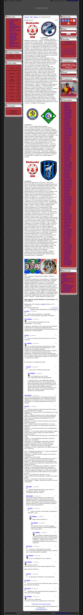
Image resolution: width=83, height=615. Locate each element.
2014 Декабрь (68, 202)
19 (68, 52)
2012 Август (67, 161)
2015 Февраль (68, 205)
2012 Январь (67, 151)
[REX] (25, 314)
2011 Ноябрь (67, 148)
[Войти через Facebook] (68, 20)
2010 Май (66, 122)
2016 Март (67, 223)
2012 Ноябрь (67, 165)
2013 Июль (67, 177)
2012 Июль (67, 160)
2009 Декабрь (68, 115)
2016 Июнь (67, 228)
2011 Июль (67, 142)
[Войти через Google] (74, 20)
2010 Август (67, 126)
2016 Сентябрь (68, 229)
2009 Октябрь (68, 112)
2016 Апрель (67, 225)
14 (39, 17)
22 (74, 52)
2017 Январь (67, 235)
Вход (68, 0)
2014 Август (67, 196)
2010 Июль (67, 125)
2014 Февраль (68, 187)
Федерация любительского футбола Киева (67, 281)
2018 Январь (67, 251)
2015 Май (66, 209)
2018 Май (66, 257)
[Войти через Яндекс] (71, 20)
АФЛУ (64, 277)
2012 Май (66, 157)
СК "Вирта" (66, 284)
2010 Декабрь (68, 132)
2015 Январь (67, 203)
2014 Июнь (67, 193)
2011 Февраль (68, 135)
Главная (26, 17)
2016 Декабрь (68, 234)
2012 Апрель (67, 155)
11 (66, 50)
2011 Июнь (67, 141)
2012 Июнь (67, 158)
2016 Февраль (68, 222)
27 (70, 53)
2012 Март (67, 154)
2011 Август (67, 144)
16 (63, 52)
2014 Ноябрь (67, 200)
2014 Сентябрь (68, 197)
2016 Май (66, 226)
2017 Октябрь (68, 247)
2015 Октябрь (68, 216)
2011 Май (66, 139)
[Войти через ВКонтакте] (66, 20)
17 (65, 52)
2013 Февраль (68, 170)
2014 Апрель (67, 190)
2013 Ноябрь (67, 183)
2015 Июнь (67, 210)
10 (65, 50)
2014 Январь (67, 186)
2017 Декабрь (68, 250)
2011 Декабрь (67, 149)
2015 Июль (67, 212)
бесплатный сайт (60, 613)
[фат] (25, 338)
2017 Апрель (67, 239)
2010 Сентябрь (68, 128)
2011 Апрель (67, 138)
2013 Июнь (67, 176)
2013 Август (67, 178)
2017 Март (67, 238)
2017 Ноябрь (67, 248)
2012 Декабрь (68, 167)
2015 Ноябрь (67, 218)
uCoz (67, 613)
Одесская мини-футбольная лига (66, 290)
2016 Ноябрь (67, 232)
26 (68, 53)
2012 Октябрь (68, 164)
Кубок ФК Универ (68, 287)
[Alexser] (27, 549)
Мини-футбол (69, 94)
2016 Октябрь (68, 231)
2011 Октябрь (68, 147)
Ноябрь (36, 17)
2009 (31, 17)
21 (72, 52)
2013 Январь (67, 168)
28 (72, 53)
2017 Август (67, 244)
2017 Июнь (67, 242)
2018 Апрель (67, 255)
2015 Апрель (67, 207)
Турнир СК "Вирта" (68, 285)
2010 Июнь (67, 123)
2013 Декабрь (68, 184)
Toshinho (43, 304)
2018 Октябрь (68, 263)
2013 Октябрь (68, 181)
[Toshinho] (25, 322)
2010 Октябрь (68, 129)
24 (65, 53)
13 (70, 50)
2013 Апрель (67, 173)
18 (66, 52)
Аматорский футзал (68, 278)
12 (68, 50)
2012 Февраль (68, 152)
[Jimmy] (27, 489)
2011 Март (67, 136)
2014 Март (67, 189)
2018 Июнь (67, 258)
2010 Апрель (67, 120)
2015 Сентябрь (68, 215)
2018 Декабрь (68, 264)
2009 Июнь (67, 106)
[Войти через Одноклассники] (68, 23)
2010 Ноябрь (67, 131)
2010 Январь (67, 116)
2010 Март (67, 119)
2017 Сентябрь (68, 245)
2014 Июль (67, 194)
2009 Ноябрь (67, 113)
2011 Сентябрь (68, 145)
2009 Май (66, 104)
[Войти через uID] (63, 20)
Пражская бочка (67, 288)
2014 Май (66, 191)
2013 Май (66, 174)
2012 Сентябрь (68, 162)
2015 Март (67, 206)
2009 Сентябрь (68, 110)
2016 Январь (67, 221)
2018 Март (67, 254)
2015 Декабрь (68, 219)
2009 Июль (67, 107)
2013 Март (67, 171)
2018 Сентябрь (68, 261)
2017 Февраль (68, 237)
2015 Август (67, 213)
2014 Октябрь (68, 199)
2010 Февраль (68, 117)
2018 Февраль (68, 252)
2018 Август (67, 260)
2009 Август (67, 109)
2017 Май (66, 241)
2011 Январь (67, 133)
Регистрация (74, 0)
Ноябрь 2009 (68, 42)
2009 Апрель (67, 103)
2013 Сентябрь (68, 180)
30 (63, 55)
